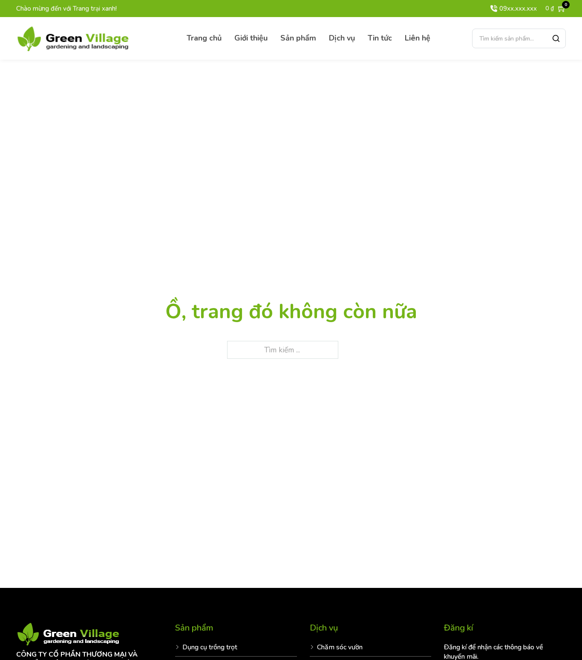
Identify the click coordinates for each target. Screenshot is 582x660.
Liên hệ (417, 38)
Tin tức (380, 38)
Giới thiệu (251, 38)
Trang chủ (204, 38)
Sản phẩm (298, 38)
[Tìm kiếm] (556, 38)
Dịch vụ (342, 38)
